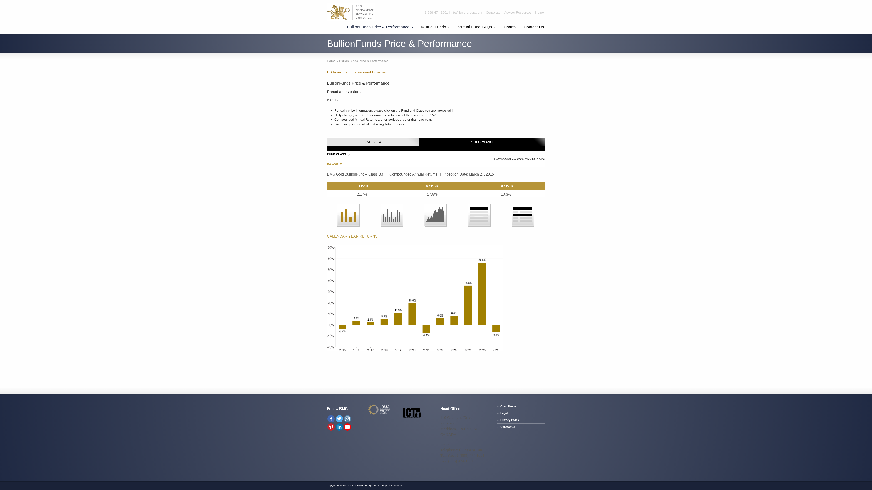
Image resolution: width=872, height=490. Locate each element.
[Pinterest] (331, 427)
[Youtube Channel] (347, 427)
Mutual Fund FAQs (475, 27)
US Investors (337, 72)
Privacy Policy (509, 420)
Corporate (493, 12)
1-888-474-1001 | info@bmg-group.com (453, 12)
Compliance (508, 406)
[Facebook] (331, 418)
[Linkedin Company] (339, 427)
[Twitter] (339, 418)
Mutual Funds (433, 27)
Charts (510, 27)
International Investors (368, 72)
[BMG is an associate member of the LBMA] (379, 415)
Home (539, 12)
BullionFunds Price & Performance (378, 27)
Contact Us (534, 27)
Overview (373, 142)
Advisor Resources (517, 12)
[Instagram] (347, 418)
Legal (504, 413)
